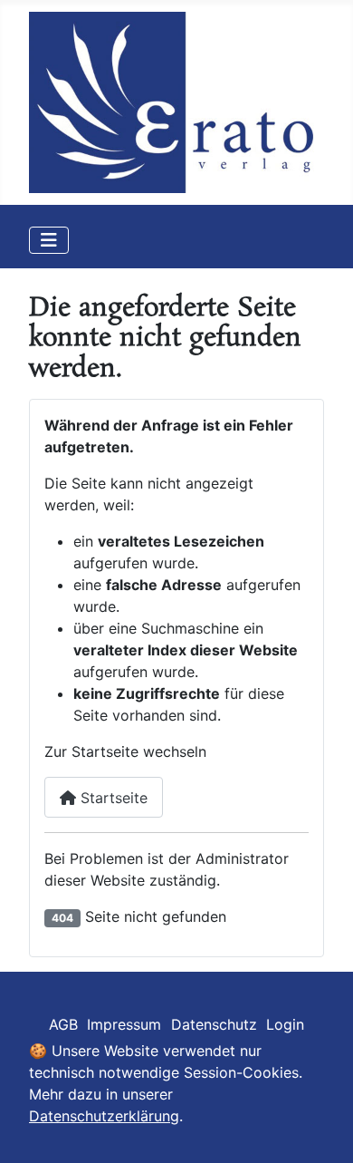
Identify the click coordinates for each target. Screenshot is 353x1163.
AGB (63, 1024)
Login (285, 1024)
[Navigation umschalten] (49, 240)
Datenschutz (214, 1024)
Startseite (112, 798)
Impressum (124, 1024)
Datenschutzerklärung (104, 1116)
